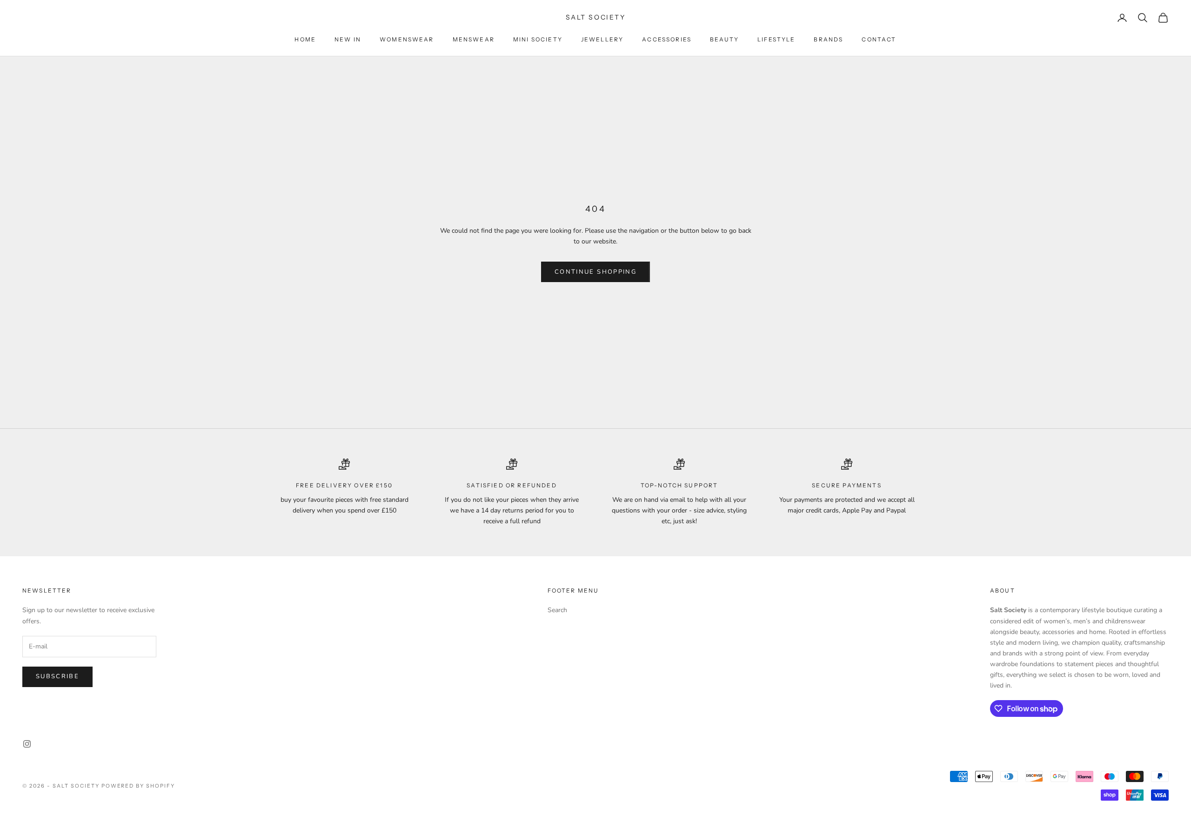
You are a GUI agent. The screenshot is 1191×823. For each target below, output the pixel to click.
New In (348, 39)
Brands (828, 39)
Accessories (666, 39)
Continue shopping (595, 272)
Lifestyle (776, 39)
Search (557, 610)
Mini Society (537, 39)
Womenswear (407, 39)
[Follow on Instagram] (27, 744)
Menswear (474, 39)
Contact (879, 39)
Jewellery (602, 39)
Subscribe (57, 676)
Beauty (724, 39)
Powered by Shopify (138, 786)
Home (305, 39)
